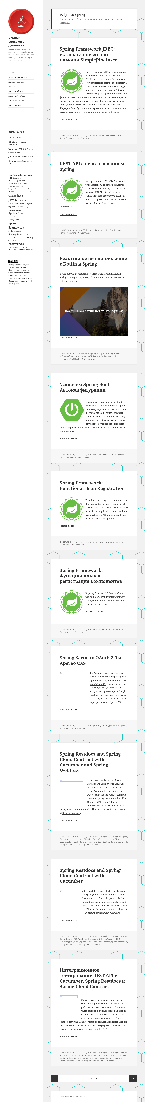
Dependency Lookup (15, 186)
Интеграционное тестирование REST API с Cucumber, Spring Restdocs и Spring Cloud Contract (92, 978)
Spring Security (17, 234)
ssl (27, 234)
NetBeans (14, 207)
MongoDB (28, 204)
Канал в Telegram (16, 91)
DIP (28, 189)
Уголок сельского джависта (16, 41)
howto (27, 192)
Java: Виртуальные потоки (20, 156)
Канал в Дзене (15, 105)
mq (9, 207)
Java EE (13, 200)
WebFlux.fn (75, 359)
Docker (11, 191)
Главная (12, 72)
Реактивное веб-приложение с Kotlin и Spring (93, 261)
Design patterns (13, 189)
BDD (10, 175)
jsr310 (27, 200)
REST (108, 230)
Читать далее (68, 119)
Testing (29, 237)
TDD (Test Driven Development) (97, 839)
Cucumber (17, 178)
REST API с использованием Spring (92, 166)
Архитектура (16, 243)
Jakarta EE (12, 196)
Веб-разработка (67, 356)
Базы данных (110, 135)
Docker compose (19, 192)
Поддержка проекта (17, 77)
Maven (21, 204)
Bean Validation (20, 175)
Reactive (96, 356)
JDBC (21, 200)
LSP (16, 204)
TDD (10, 237)
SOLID (11, 209)
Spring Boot (16, 213)
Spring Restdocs (14, 231)
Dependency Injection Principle (17, 183)
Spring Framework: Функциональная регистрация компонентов (91, 575)
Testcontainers (19, 238)
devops (22, 189)
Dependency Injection (16, 181)
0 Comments (85, 138)
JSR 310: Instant (15, 137)
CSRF (10, 178)
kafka (11, 203)
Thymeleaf (12, 241)
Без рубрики (104, 454)
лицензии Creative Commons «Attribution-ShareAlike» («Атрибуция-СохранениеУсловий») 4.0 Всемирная (20, 278)
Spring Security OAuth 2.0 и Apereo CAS (90, 660)
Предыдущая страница (54, 1078)
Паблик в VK (14, 86)
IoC (31, 191)
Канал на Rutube (16, 100)
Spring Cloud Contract (16, 217)
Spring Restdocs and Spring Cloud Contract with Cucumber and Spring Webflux (90, 762)
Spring (84, 135)
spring (18, 210)
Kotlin (77, 353)
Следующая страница (133, 1078)
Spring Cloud (104, 836)
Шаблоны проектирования (20, 249)
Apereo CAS (115, 702)
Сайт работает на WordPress (73, 1096)
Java (20, 195)
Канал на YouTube (16, 96)
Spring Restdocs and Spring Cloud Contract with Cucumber (90, 875)
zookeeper (20, 241)
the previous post (71, 812)
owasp (26, 207)
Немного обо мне (16, 82)
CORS (30, 175)
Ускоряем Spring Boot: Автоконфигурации (85, 387)
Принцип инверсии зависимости (19, 247)
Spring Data (13, 219)
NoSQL (20, 207)
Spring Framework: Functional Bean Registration (92, 485)
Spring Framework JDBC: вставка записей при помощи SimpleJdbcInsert (89, 54)
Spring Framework (16, 225)
